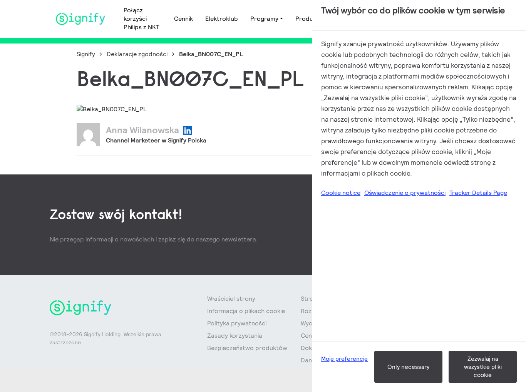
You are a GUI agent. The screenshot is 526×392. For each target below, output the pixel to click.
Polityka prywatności (236, 323)
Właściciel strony (231, 299)
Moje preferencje (344, 358)
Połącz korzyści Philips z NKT (141, 18)
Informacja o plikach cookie (246, 311)
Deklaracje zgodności (137, 54)
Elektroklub (221, 19)
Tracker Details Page (478, 193)
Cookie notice (340, 193)
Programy (264, 19)
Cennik (183, 19)
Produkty (308, 19)
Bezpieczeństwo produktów (247, 348)
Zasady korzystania (234, 336)
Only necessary (408, 366)
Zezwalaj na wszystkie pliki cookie (483, 367)
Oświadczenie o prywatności (405, 193)
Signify (86, 54)
